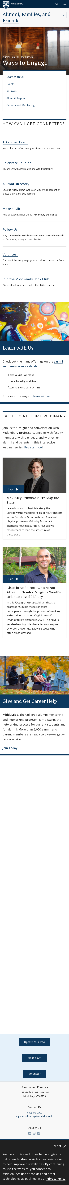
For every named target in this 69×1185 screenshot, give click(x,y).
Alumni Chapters (16, 98)
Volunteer (10, 254)
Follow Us (10, 229)
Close (58, 1146)
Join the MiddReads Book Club (26, 279)
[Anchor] (5, 129)
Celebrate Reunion (17, 163)
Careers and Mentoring (20, 105)
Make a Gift (12, 209)
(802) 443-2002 (34, 1112)
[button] (57, 4)
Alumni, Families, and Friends (18, 56)
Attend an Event (15, 142)
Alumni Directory (16, 184)
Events (10, 84)
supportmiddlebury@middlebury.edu (34, 1116)
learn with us (42, 396)
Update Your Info (34, 1042)
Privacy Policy (55, 1179)
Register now (33, 447)
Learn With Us (15, 77)
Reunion (11, 91)
